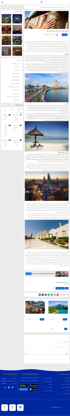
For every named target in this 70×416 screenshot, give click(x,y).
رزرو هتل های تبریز (6, 42)
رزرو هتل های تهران (17, 20)
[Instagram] (5, 387)
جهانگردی (63, 7)
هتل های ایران (60, 51)
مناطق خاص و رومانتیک (14, 97)
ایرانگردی (65, 319)
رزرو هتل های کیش (17, 31)
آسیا (67, 288)
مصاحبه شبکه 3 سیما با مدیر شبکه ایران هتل (59, 325)
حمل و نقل (17, 80)
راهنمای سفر (16, 83)
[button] (41, 2)
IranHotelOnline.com (55, 407)
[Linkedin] (8, 387)
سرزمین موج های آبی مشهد (15, 117)
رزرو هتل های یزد (6, 52)
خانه (68, 7)
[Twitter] (12, 387)
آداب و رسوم (16, 64)
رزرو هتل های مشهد (6, 20)
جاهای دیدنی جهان (60, 288)
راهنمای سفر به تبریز (6, 38)
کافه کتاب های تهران (40, 315)
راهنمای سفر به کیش (17, 28)
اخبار (65, 328)
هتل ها (17, 100)
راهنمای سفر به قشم (17, 49)
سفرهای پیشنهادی (15, 87)
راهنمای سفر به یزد (6, 49)
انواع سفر (17, 70)
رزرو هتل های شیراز (17, 42)
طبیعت (17, 90)
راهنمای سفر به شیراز (17, 38)
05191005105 (3, 378)
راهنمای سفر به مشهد (6, 17)
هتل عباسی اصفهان (51, 51)
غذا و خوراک (16, 93)
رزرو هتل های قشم (17, 52)
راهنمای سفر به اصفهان (6, 27)
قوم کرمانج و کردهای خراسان (4, 143)
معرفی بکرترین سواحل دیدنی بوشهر (5, 130)
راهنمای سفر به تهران (17, 17)
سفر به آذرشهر (64, 315)
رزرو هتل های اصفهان (6, 31)
